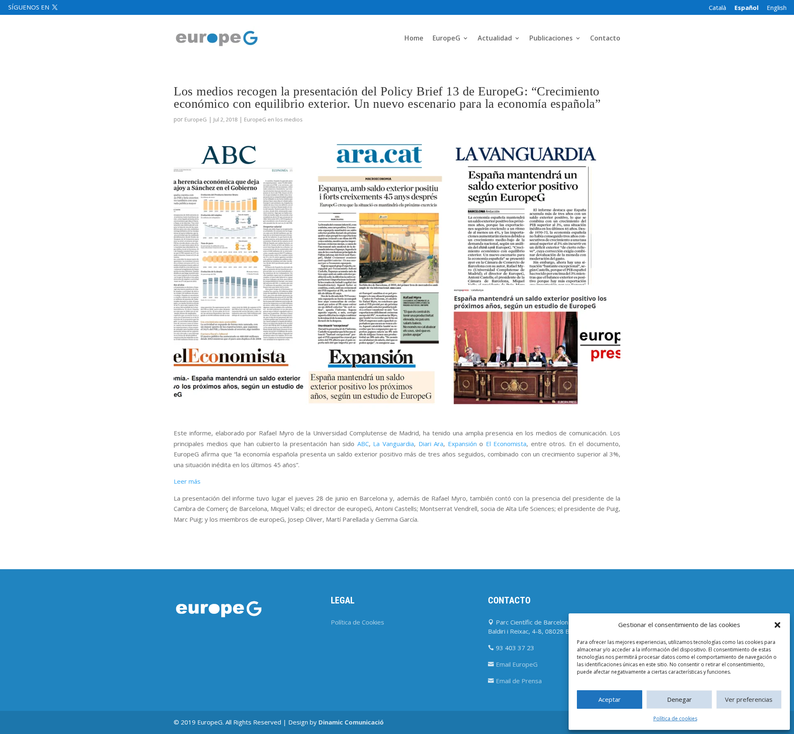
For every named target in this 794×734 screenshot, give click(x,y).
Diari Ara (431, 443)
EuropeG (195, 119)
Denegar (679, 699)
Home (413, 39)
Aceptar (609, 699)
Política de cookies (675, 718)
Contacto (605, 39)
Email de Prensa (519, 681)
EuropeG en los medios (273, 119)
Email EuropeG (517, 664)
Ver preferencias (748, 699)
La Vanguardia (393, 443)
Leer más (187, 481)
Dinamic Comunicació (351, 722)
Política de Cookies (357, 622)
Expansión (462, 443)
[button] (777, 625)
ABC (363, 443)
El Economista (506, 443)
